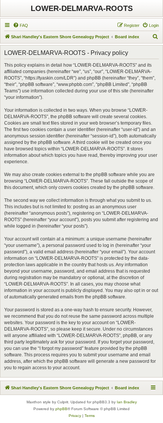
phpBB (61, 409)
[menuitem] (20, 25)
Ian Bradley (127, 402)
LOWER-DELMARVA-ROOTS (82, 8)
